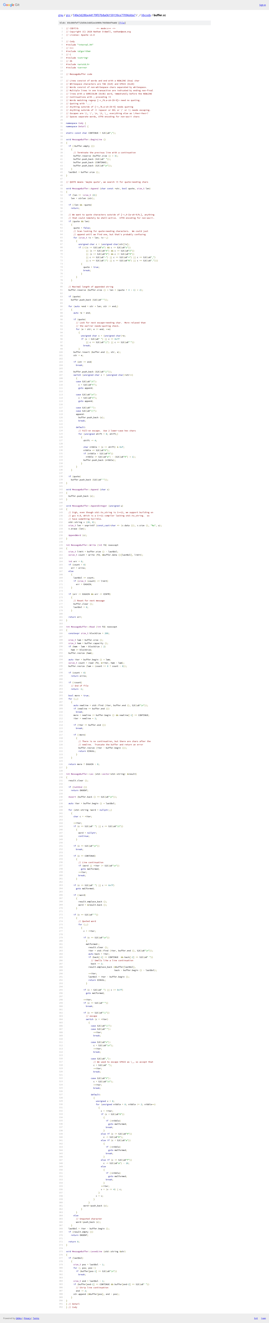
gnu (60, 15)
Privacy (27, 1318)
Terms (36, 1318)
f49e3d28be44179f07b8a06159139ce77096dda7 (104, 15)
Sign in (262, 4)
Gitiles (19, 1318)
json (263, 1318)
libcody (146, 15)
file (122, 22)
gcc (68, 15)
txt (256, 1318)
